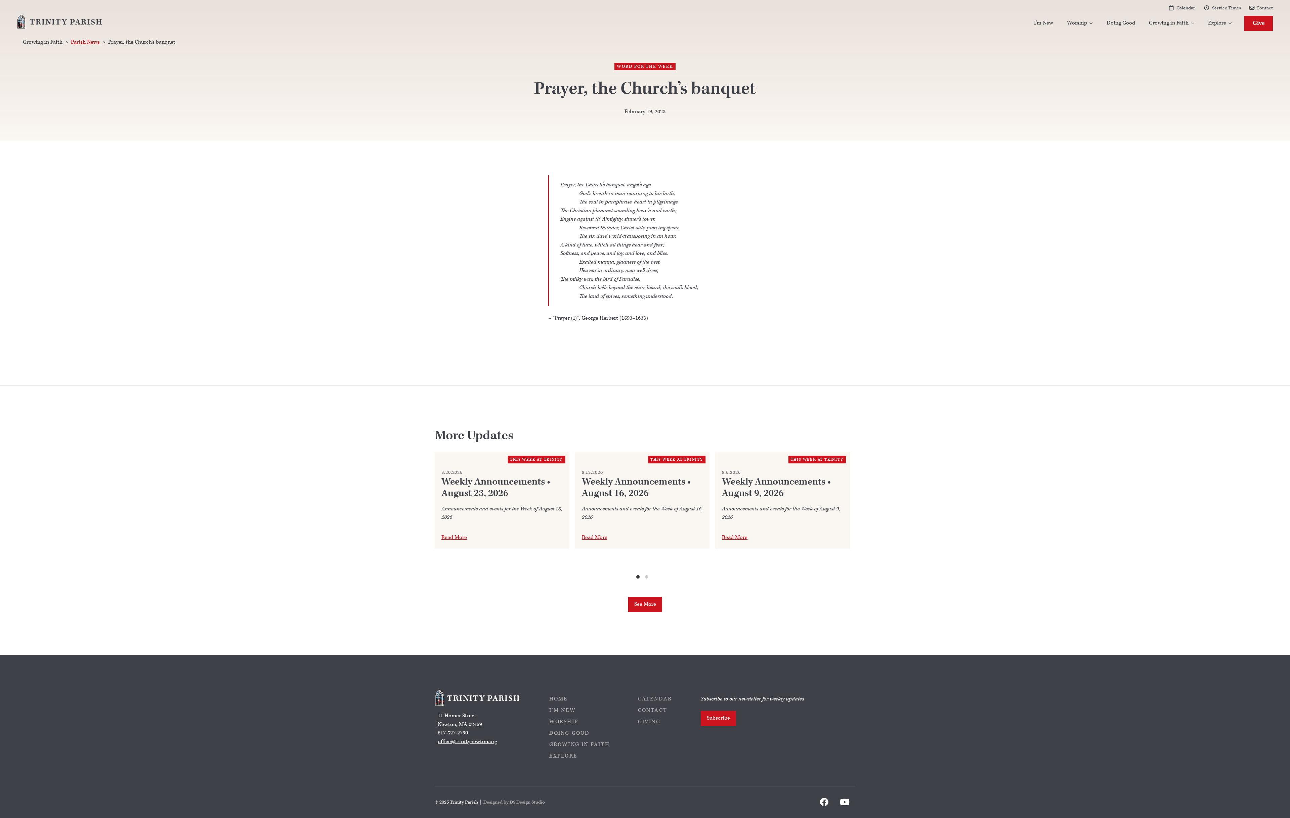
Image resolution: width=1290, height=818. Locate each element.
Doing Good (1121, 23)
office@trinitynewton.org (467, 741)
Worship (563, 721)
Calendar (1185, 8)
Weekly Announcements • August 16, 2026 (636, 487)
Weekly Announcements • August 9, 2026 (776, 487)
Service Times (1226, 8)
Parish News (85, 42)
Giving (649, 721)
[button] (1080, 23)
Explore (563, 756)
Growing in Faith (579, 744)
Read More (454, 537)
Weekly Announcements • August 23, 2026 (495, 487)
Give (1259, 23)
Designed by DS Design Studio (514, 802)
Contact (1264, 8)
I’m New (1043, 23)
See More (645, 604)
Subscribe (718, 718)
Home (558, 698)
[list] (642, 516)
